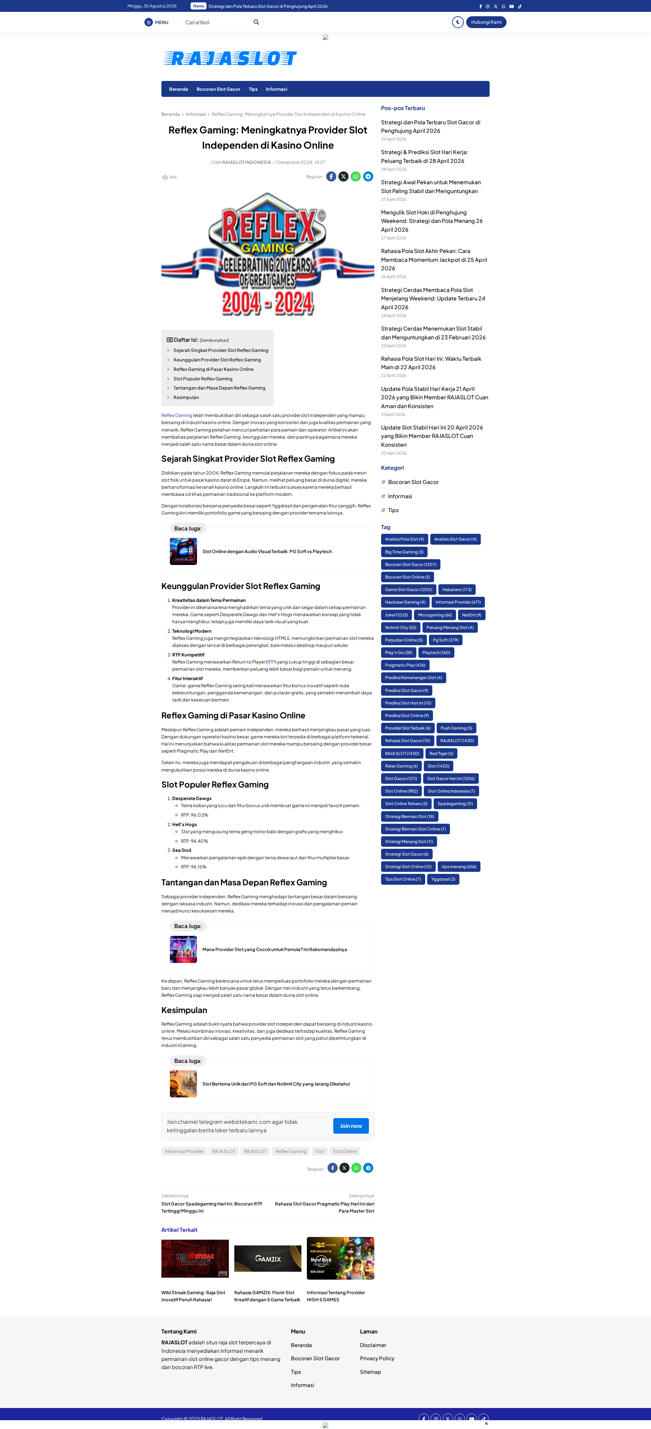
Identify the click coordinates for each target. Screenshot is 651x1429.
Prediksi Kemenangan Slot (413, 677)
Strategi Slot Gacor (407, 854)
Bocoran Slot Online (407, 577)
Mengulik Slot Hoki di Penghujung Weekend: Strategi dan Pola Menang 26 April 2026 (432, 221)
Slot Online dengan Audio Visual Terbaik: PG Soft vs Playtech (267, 551)
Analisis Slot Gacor (455, 539)
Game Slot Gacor (408, 589)
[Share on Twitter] (343, 176)
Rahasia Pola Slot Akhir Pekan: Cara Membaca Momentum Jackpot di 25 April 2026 (288, 6)
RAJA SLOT (223, 1151)
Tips (253, 89)
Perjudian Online (404, 640)
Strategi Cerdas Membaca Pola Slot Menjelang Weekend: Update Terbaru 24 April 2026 (433, 298)
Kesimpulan (186, 397)
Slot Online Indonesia (451, 791)
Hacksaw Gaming (405, 602)
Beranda (178, 89)
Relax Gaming (401, 766)
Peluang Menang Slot (450, 627)
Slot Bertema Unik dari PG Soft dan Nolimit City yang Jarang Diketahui (276, 1084)
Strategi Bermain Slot (409, 816)
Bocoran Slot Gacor (219, 89)
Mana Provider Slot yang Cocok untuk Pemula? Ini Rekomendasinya (274, 949)
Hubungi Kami (486, 22)
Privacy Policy (377, 1358)
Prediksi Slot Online (407, 715)
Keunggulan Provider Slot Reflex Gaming (217, 359)
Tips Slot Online (403, 879)
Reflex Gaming (176, 415)
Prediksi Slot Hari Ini (408, 703)
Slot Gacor (401, 778)
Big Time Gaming (404, 551)
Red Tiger (441, 753)
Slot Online (345, 1151)
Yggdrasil (443, 879)
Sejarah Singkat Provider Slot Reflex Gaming (221, 350)
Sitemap (370, 1371)
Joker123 (396, 614)
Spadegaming (455, 803)
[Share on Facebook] (331, 176)
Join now (351, 1125)
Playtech (436, 652)
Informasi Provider (184, 1151)
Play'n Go (398, 652)
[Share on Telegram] (368, 176)
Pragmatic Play (405, 665)
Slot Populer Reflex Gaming (203, 378)
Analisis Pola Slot (404, 539)
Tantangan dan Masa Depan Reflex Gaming (219, 388)
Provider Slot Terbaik (408, 728)
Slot (319, 1151)
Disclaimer (373, 1345)
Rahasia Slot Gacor (407, 740)
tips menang (459, 866)
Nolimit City (400, 627)
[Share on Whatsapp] (356, 176)
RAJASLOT (255, 1151)
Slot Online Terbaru (406, 803)
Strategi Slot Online (408, 866)
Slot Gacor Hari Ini (451, 778)
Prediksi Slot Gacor (406, 690)
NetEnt (471, 614)
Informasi (276, 89)
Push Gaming (456, 728)
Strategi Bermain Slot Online (415, 829)
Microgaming (435, 614)
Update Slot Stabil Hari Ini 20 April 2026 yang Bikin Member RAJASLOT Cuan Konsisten (432, 436)
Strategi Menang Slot (409, 841)
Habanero (457, 589)
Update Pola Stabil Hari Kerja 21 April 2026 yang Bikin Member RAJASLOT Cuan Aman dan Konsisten (434, 397)
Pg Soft (445, 640)
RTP (271, 662)
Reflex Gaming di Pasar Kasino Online (214, 369)
